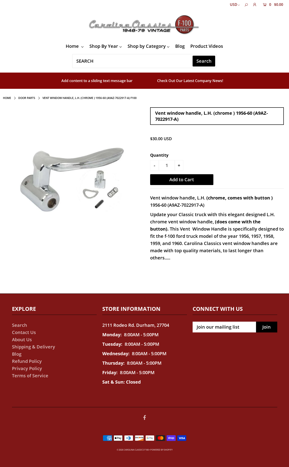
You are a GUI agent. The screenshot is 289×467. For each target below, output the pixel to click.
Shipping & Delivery (33, 347)
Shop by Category (147, 46)
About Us (22, 340)
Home (73, 46)
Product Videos (206, 46)
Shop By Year (103, 46)
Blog (180, 46)
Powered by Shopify (161, 449)
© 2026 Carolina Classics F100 (133, 449)
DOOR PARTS (26, 98)
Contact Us (24, 332)
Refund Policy (27, 361)
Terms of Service (30, 376)
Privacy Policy (27, 368)
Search (19, 325)
